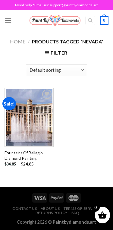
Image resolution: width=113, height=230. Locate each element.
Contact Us (24, 208)
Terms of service (81, 208)
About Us (50, 208)
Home (17, 41)
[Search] (91, 20)
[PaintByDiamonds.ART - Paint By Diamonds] (55, 20)
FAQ (75, 212)
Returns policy (52, 212)
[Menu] (8, 20)
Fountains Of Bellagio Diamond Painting (24, 155)
